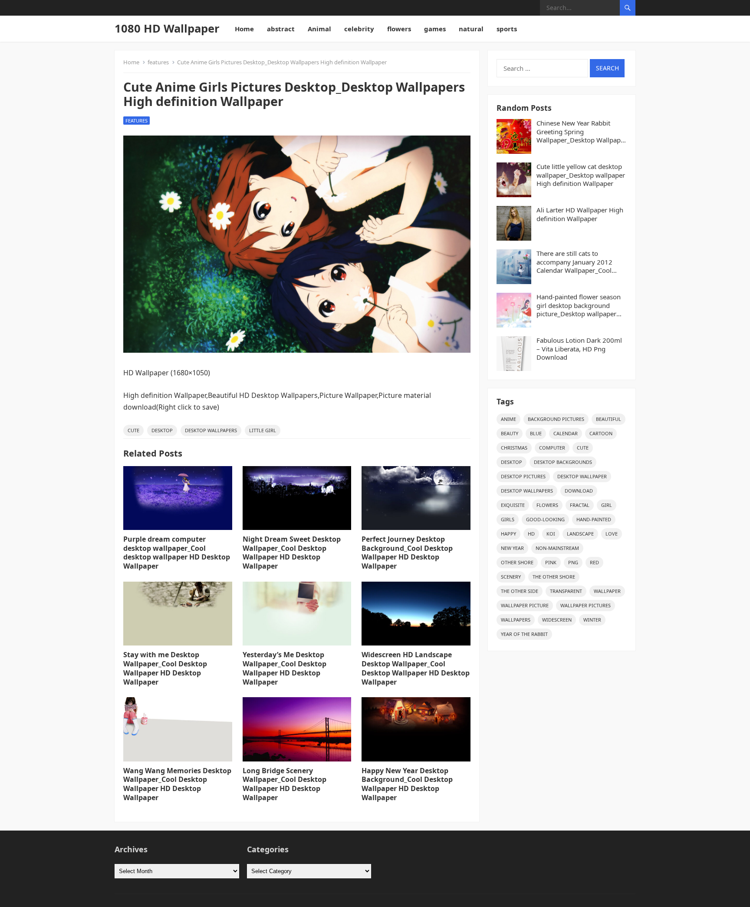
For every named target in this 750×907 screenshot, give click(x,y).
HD (531, 533)
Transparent (566, 591)
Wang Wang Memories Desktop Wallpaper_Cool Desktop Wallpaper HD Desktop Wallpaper (177, 784)
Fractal (579, 505)
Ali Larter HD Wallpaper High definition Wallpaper (579, 214)
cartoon (600, 433)
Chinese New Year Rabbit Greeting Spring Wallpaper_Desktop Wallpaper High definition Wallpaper (581, 132)
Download (579, 490)
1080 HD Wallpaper (167, 28)
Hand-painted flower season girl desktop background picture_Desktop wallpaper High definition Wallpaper (578, 305)
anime (508, 419)
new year (512, 548)
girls (507, 519)
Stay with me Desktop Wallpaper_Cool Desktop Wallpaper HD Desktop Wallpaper (165, 668)
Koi (550, 533)
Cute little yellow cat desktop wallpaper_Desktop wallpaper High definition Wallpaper (580, 175)
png (573, 562)
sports (507, 28)
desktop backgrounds (563, 462)
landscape (580, 533)
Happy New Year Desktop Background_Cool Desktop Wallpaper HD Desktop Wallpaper (407, 784)
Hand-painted (593, 519)
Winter (592, 619)
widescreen (557, 619)
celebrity (359, 28)
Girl (606, 505)
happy (508, 533)
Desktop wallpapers (211, 430)
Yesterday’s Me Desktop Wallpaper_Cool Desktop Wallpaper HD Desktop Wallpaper (284, 668)
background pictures (556, 419)
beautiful (608, 419)
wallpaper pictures (585, 605)
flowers (399, 28)
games (435, 28)
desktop (162, 430)
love (611, 533)
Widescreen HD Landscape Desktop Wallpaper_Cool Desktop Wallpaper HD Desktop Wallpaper (416, 668)
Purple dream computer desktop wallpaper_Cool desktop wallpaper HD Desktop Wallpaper (176, 552)
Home (244, 28)
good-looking (545, 519)
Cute (133, 430)
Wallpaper (607, 591)
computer (552, 447)
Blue (536, 433)
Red (594, 562)
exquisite (513, 505)
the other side (519, 591)
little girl (262, 430)
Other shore (517, 562)
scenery (511, 576)
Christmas (514, 447)
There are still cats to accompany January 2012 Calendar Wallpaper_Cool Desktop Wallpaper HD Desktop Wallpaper (574, 262)
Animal (319, 28)
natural (471, 28)
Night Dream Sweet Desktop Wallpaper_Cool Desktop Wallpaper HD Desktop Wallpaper (292, 552)
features (158, 62)
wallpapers (515, 619)
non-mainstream (557, 548)
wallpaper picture (525, 605)
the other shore (554, 576)
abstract (281, 28)
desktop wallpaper (582, 476)
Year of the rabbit (524, 634)
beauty (509, 433)
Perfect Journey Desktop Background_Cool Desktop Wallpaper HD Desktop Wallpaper (407, 552)
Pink (550, 562)
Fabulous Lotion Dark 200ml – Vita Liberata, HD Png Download (579, 348)
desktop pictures (523, 476)
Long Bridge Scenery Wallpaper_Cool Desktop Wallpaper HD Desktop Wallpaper (284, 784)
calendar (565, 433)
